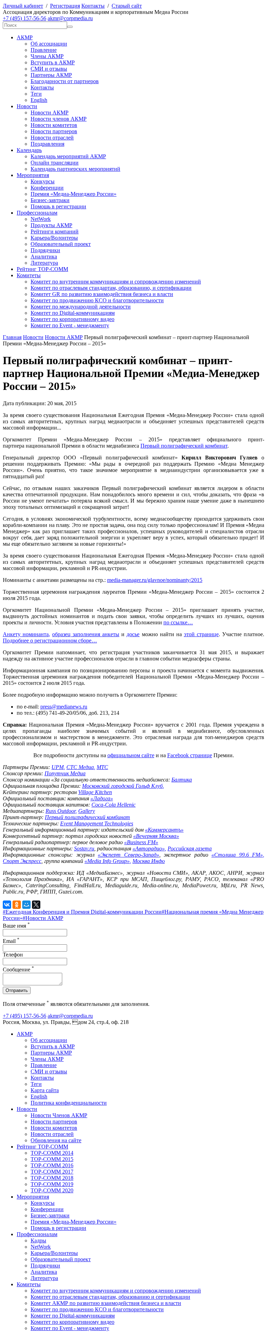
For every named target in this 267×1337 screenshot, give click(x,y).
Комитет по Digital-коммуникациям (73, 313)
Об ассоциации (49, 44)
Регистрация (65, 6)
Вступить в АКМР (53, 62)
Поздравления (47, 144)
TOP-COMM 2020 (52, 1190)
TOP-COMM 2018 (52, 1178)
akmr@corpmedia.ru (70, 18)
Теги (36, 94)
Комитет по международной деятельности (81, 307)
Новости (27, 106)
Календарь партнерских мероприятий (75, 169)
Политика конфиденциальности (69, 1103)
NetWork (41, 219)
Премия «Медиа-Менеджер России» (73, 194)
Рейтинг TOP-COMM (42, 269)
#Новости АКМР (43, 918)
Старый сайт (127, 6)
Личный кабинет (23, 6)
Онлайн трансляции (55, 163)
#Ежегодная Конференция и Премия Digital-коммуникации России (82, 912)
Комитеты (29, 275)
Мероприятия (33, 175)
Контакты (93, 6)
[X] (36, 904)
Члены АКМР (47, 56)
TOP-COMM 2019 (52, 1184)
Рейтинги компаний (55, 231)
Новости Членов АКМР (59, 1115)
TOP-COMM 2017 (52, 1172)
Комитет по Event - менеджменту (70, 325)
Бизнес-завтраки (50, 200)
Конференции (47, 188)
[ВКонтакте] (7, 904)
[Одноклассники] (17, 904)
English (39, 100)
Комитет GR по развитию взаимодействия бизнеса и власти (102, 294)
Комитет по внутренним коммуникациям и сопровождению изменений (116, 282)
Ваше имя (16, 926)
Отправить (17, 990)
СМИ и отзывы (49, 69)
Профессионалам (37, 213)
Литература (44, 263)
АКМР (25, 37)
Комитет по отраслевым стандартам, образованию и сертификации (110, 1297)
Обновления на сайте (56, 1140)
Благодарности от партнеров (65, 81)
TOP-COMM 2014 (52, 1153)
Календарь (29, 150)
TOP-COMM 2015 (52, 1159)
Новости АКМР (49, 112)
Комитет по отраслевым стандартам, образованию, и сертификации (111, 288)
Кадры (38, 1240)
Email (11, 941)
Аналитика (44, 256)
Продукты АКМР (51, 225)
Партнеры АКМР (51, 75)
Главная (12, 337)
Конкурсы (43, 181)
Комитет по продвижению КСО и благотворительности (97, 300)
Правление (44, 50)
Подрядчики (45, 250)
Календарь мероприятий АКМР (68, 156)
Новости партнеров (54, 131)
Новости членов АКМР (59, 119)
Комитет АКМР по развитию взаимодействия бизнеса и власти (106, 1303)
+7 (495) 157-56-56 (24, 18)
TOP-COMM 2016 (52, 1165)
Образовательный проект (61, 244)
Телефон (13, 955)
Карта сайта (45, 1090)
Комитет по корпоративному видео (72, 319)
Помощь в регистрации (58, 206)
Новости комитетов (54, 125)
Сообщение (18, 969)
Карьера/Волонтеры (54, 238)
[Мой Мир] (26, 904)
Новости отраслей (52, 138)
